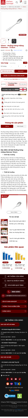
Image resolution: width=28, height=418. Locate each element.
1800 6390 (15, 79)
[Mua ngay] (12, 269)
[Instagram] (12, 379)
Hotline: (6, 339)
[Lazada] (11, 383)
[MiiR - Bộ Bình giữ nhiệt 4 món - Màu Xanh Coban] (7, 255)
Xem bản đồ (5, 375)
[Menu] (25, 2)
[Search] (16, 2)
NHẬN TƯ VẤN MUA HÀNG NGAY (14, 75)
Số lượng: (4, 66)
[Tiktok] (19, 379)
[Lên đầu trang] (25, 415)
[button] (24, 260)
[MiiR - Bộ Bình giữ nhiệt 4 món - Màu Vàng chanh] (20, 255)
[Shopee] (7, 383)
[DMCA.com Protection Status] (20, 396)
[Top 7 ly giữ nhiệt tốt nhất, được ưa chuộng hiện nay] (4, 231)
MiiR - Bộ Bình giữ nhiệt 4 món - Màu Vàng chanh (20, 266)
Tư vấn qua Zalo (19, 339)
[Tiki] (17, 383)
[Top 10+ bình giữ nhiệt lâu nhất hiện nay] (4, 239)
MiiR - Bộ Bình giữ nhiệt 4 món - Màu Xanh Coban (7, 266)
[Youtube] (16, 379)
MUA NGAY (20, 71)
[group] (14, 25)
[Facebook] (7, 379)
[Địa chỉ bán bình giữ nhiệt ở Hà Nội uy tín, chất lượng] (4, 222)
